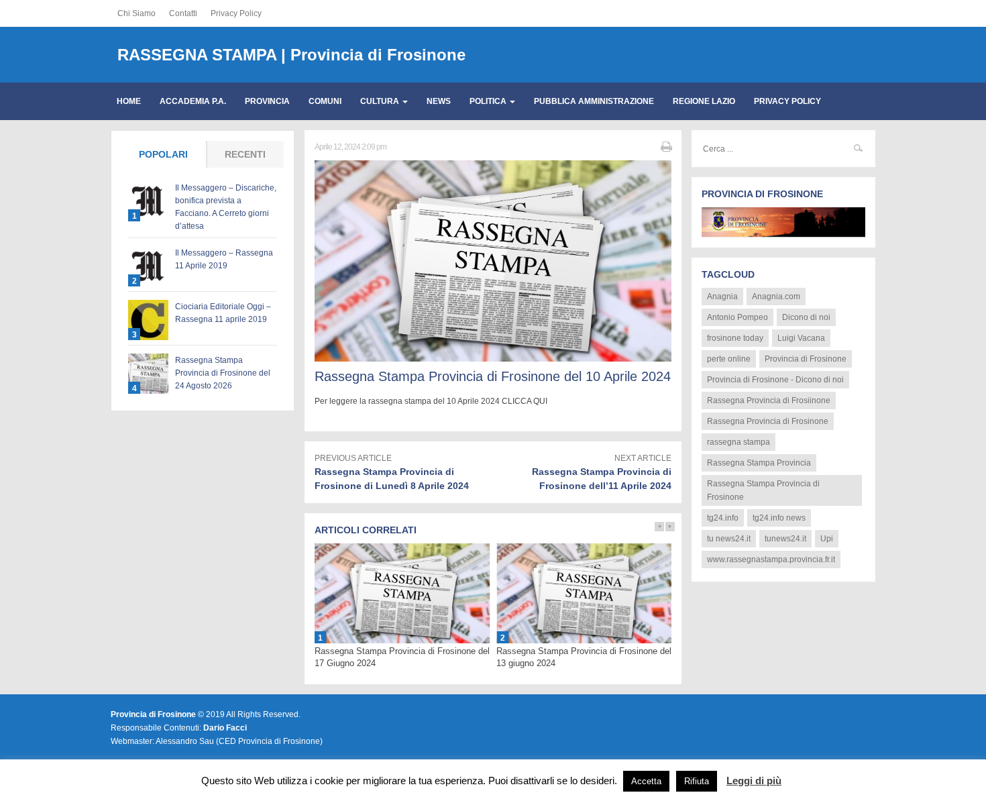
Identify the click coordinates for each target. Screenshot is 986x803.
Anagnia (722, 296)
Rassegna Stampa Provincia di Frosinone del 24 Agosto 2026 (222, 373)
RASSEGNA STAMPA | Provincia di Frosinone (291, 55)
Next (670, 526)
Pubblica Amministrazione (594, 101)
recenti (245, 154)
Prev (659, 526)
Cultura (380, 101)
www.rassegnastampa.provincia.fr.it (771, 559)
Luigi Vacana (801, 338)
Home (129, 101)
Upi (826, 538)
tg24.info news (779, 518)
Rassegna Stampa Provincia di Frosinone (763, 490)
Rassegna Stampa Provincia (759, 463)
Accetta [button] (646, 781)
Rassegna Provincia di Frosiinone (768, 400)
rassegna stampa (738, 442)
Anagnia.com (776, 296)
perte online (729, 359)
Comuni (325, 101)
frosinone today (735, 338)
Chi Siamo (136, 13)
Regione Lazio (704, 101)
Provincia (267, 101)
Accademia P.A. (193, 101)
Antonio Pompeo (737, 317)
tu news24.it (729, 538)
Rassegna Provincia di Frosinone (767, 421)
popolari (163, 154)
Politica (489, 101)
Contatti (183, 13)
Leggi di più (753, 780)
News (439, 101)
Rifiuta (696, 781)
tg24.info (722, 518)
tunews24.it (785, 538)
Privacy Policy (236, 13)
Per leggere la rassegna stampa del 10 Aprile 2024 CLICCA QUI (432, 401)
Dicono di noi (806, 317)
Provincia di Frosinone (805, 359)
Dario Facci (225, 728)
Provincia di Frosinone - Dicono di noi (775, 379)
